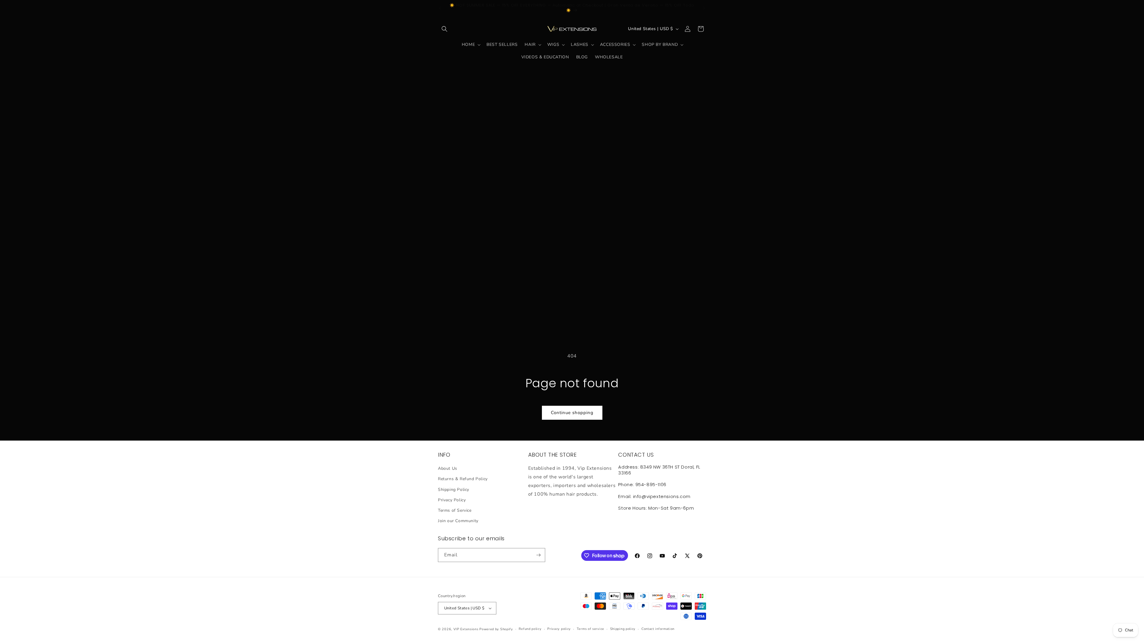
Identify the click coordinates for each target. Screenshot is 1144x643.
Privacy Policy (452, 500)
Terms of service (590, 629)
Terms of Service (455, 510)
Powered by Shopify (496, 629)
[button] (444, 28)
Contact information (657, 629)
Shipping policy (623, 629)
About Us (447, 468)
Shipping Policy (453, 489)
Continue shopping (572, 413)
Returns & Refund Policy (463, 479)
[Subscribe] (538, 555)
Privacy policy (559, 629)
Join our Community (458, 521)
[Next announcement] (704, 8)
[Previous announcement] (440, 8)
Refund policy (530, 629)
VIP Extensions (465, 629)
